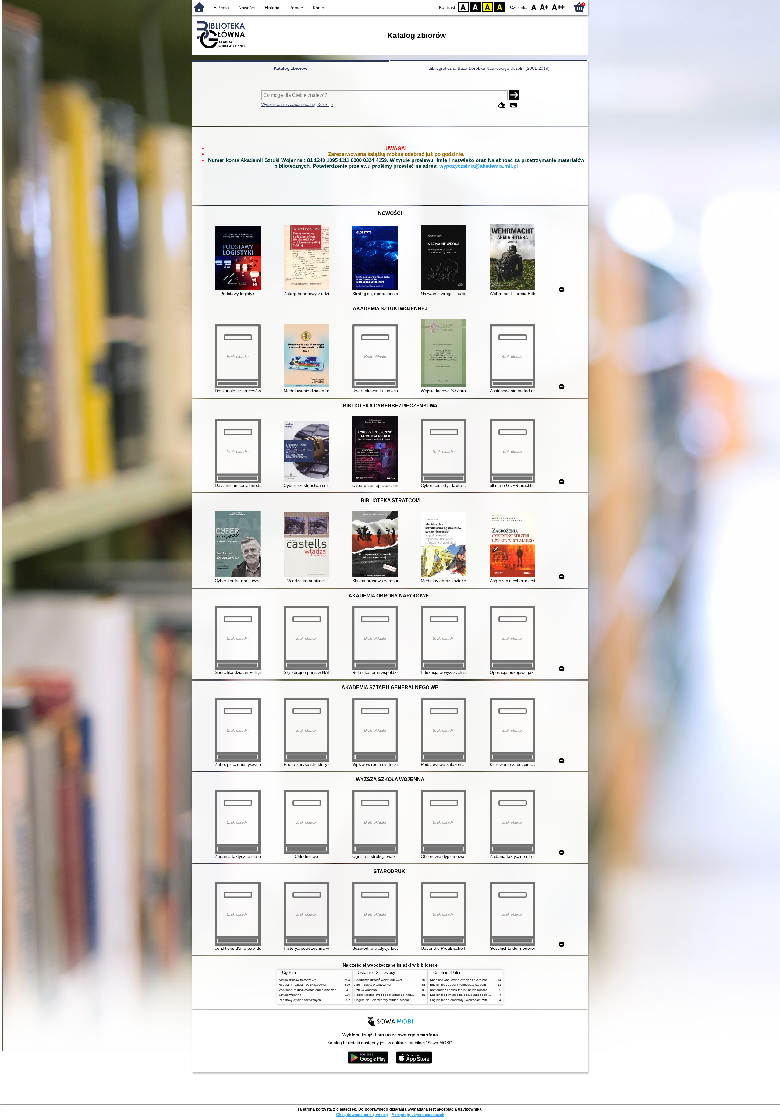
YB (487, 6)
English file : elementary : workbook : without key (464, 1000)
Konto (318, 7)
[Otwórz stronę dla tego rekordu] (239, 258)
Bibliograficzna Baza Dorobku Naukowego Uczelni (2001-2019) (489, 68)
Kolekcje (325, 104)
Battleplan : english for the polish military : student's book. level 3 (475, 989)
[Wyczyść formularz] (501, 105)
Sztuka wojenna (290, 994)
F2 (558, 6)
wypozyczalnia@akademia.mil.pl (478, 166)
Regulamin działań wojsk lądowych (303, 984)
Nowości (247, 7)
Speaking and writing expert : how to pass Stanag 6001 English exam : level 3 (485, 979)
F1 (544, 6)
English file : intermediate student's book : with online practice (473, 994)
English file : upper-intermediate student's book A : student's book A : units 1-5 (484, 984)
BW (475, 6)
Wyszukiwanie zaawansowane (288, 104)
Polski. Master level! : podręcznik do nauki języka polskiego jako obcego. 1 (406, 994)
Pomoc (296, 7)
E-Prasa (221, 7)
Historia (272, 7)
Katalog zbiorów (290, 68)
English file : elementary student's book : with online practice (396, 1000)
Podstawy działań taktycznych (300, 1000)
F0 (534, 6)
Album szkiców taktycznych (298, 979)
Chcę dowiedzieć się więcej (362, 1114)
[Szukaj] (514, 95)
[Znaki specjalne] (514, 105)
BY (499, 6)
